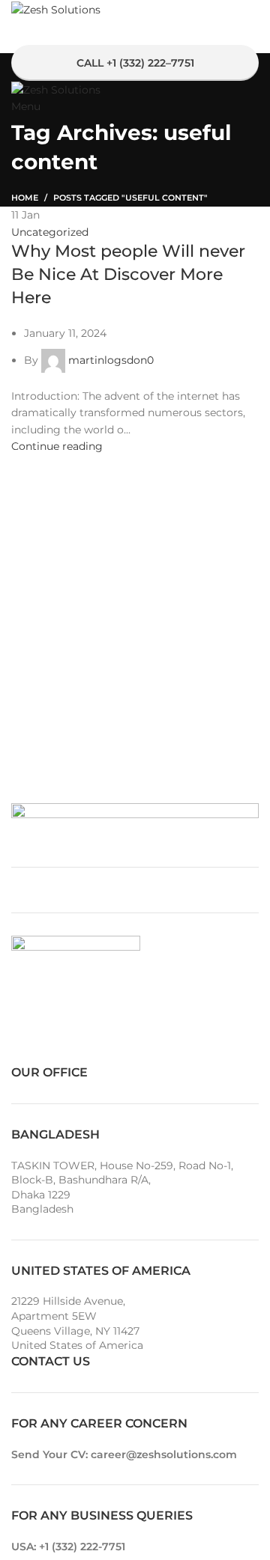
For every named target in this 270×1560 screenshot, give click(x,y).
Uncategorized (49, 232)
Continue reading (57, 446)
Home (24, 197)
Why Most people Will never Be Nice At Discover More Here (128, 274)
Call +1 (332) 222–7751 (135, 63)
